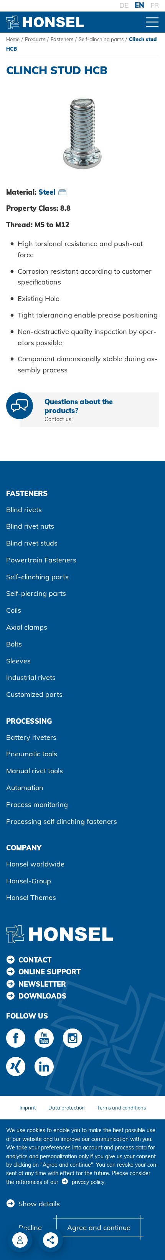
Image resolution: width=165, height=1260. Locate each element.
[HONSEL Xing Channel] (15, 1066)
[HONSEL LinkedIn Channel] (44, 1066)
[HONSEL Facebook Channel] (15, 1038)
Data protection (66, 1108)
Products (35, 39)
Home (13, 39)
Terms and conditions (121, 1108)
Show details (39, 1203)
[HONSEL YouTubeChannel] (44, 1038)
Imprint (28, 1108)
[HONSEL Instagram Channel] (72, 1038)
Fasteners (62, 39)
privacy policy (88, 1182)
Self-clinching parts (101, 39)
